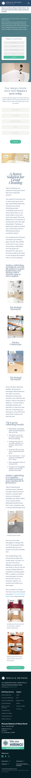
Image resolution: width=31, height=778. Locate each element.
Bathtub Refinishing (6, 695)
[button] (28, 3)
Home (17, 695)
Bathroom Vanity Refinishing (6, 707)
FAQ (17, 697)
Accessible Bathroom (7, 716)
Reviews (18, 703)
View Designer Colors (15, 667)
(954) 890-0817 (13, 687)
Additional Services (6, 718)
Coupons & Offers (20, 706)
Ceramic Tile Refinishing (7, 700)
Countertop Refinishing (7, 697)
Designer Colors (20, 700)
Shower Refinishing (6, 703)
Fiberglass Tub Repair (7, 713)
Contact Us (19, 709)
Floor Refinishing (5, 710)
